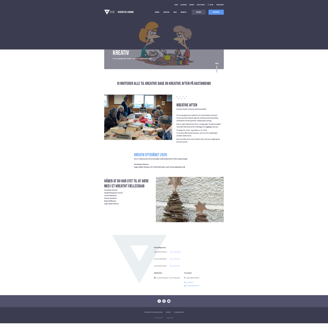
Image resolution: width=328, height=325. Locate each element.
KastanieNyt (191, 5)
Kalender (198, 12)
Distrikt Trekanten (201, 5)
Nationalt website (220, 5)
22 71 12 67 (176, 259)
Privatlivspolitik (158, 318)
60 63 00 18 (176, 266)
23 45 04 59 (176, 252)
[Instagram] (164, 301)
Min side (211, 5)
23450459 (190, 282)
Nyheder (176, 5)
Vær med (157, 12)
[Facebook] (159, 301)
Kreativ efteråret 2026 (150, 154)
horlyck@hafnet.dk (193, 286)
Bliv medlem (216, 12)
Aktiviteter (166, 12)
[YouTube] (168, 301)
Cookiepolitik (170, 318)
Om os (175, 12)
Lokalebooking (183, 5)
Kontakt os (183, 12)
